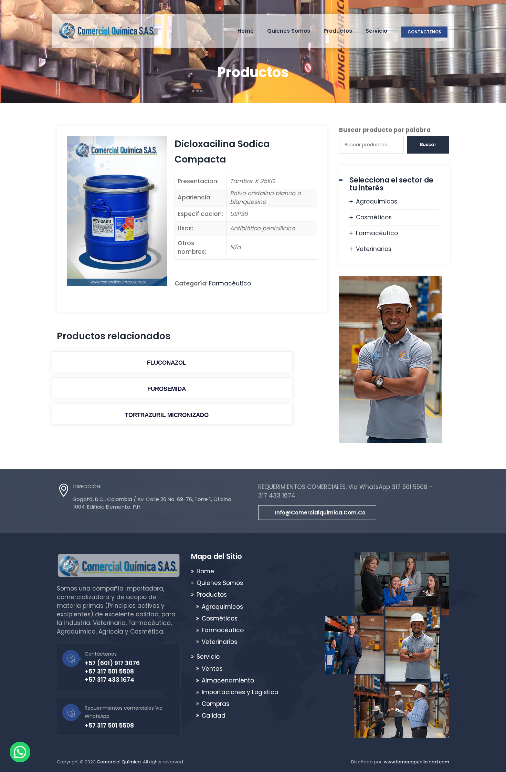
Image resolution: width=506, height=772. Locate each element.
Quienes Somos (288, 30)
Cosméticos (374, 217)
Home (246, 30)
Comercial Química (119, 762)
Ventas (212, 669)
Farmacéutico (230, 283)
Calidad (213, 715)
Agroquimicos (376, 201)
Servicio (376, 30)
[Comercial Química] (107, 31)
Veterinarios (373, 249)
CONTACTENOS (424, 32)
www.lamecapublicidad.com (416, 762)
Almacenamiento (228, 680)
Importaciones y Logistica (240, 692)
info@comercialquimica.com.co (320, 512)
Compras (215, 704)
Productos (338, 30)
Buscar (428, 144)
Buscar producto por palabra (385, 130)
